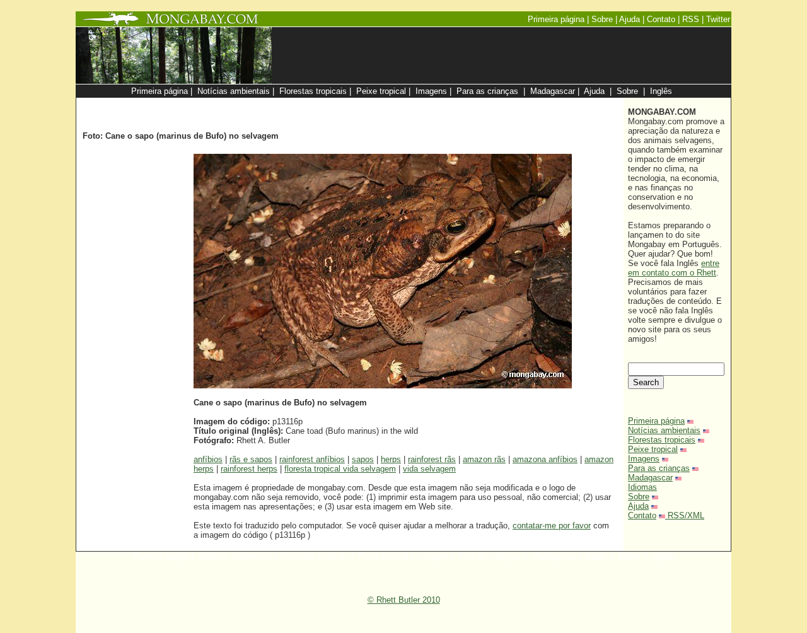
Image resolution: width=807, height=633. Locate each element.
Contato (642, 515)
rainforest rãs (432, 459)
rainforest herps (249, 468)
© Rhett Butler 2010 (404, 600)
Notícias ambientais (664, 430)
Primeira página (656, 421)
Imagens (643, 458)
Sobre (638, 496)
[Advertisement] (467, 104)
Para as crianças (659, 468)
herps (391, 459)
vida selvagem (429, 468)
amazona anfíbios (545, 459)
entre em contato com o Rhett (673, 267)
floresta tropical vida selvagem (340, 468)
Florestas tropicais (661, 439)
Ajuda (638, 506)
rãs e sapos (250, 459)
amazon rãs (484, 459)
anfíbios (208, 459)
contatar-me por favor (552, 525)
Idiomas (642, 487)
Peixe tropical (653, 449)
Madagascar (650, 477)
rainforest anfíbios (312, 459)
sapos (363, 459)
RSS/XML (686, 515)
